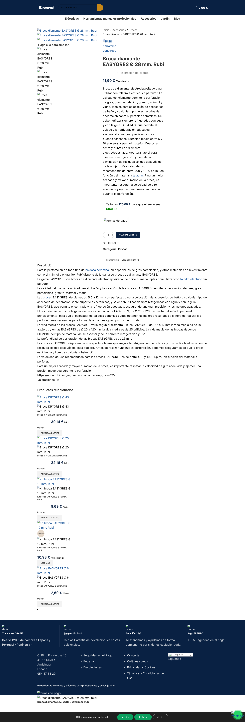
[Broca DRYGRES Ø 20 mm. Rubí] (54, 440)
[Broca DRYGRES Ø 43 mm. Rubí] (54, 399)
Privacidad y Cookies (141, 667)
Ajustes (160, 717)
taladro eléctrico (191, 279)
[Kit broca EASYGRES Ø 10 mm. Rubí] (54, 481)
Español (178, 654)
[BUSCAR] (100, 7)
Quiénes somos (137, 661)
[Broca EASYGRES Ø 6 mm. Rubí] (54, 570)
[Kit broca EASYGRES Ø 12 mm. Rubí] (54, 525)
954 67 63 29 (46, 673)
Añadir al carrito (128, 235)
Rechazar (143, 717)
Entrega (88, 661)
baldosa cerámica (97, 270)
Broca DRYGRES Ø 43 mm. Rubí (52, 415)
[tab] (112, 260)
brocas (47, 297)
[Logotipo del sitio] (46, 7)
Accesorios (119, 29)
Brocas (133, 29)
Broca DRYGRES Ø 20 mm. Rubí (52, 455)
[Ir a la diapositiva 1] (124, 609)
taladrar (138, 175)
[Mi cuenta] (190, 7)
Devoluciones (92, 667)
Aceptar (125, 717)
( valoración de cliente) (133, 73)
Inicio (106, 29)
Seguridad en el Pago (97, 655)
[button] (49, 433)
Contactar (133, 655)
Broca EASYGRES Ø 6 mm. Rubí (52, 586)
